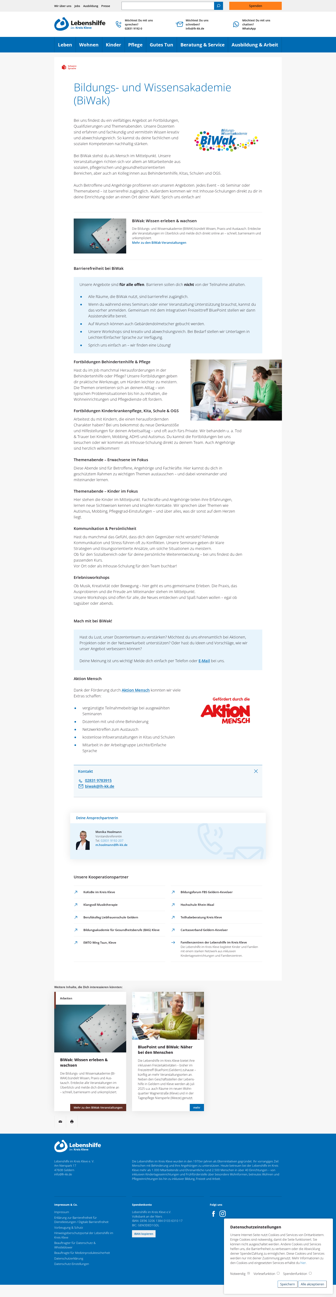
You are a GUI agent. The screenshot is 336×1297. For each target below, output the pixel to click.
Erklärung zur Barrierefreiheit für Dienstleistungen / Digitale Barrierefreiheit (81, 1220)
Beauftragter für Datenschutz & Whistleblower (75, 1245)
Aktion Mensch (136, 690)
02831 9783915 (98, 780)
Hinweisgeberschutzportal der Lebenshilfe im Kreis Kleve (83, 1235)
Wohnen (90, 46)
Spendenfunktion (295, 1274)
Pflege (137, 46)
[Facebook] (214, 1214)
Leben (67, 46)
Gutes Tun (163, 46)
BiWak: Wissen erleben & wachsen (164, 220)
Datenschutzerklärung (68, 1258)
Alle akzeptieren (312, 1284)
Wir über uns (62, 6)
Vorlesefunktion (264, 1274)
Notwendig (237, 1274)
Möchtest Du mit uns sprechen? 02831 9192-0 (139, 24)
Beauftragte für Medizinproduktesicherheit (82, 1253)
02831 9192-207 (112, 840)
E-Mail (204, 660)
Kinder (115, 46)
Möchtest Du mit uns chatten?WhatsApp (256, 24)
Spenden (255, 6)
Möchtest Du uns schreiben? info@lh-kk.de (197, 24)
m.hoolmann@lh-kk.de (111, 845)
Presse (105, 6)
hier (303, 1263)
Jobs (77, 6)
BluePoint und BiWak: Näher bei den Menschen (165, 1049)
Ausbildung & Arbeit (257, 46)
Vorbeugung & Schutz (68, 1227)
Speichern (287, 1284)
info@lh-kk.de (63, 1174)
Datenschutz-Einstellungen (71, 1264)
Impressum (61, 1212)
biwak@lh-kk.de (99, 786)
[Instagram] (223, 1214)
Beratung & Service (204, 46)
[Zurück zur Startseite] (79, 24)
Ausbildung (90, 6)
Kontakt (85, 771)
